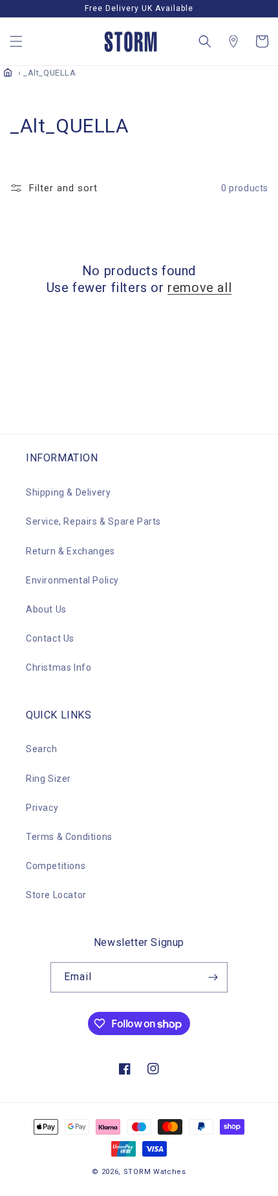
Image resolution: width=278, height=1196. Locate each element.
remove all (199, 287)
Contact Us (50, 638)
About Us (46, 609)
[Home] (7, 72)
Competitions (55, 866)
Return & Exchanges (70, 551)
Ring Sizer (48, 778)
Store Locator (56, 895)
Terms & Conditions (69, 837)
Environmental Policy (72, 580)
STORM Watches (154, 1172)
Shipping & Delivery (68, 492)
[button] (16, 41)
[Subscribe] (212, 977)
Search (42, 749)
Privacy (42, 808)
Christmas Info (58, 667)
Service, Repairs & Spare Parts (93, 521)
